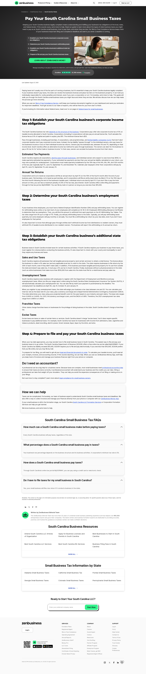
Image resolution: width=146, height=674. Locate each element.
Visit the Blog (91, 640)
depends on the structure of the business (64, 132)
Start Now (91, 607)
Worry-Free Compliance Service (46, 103)
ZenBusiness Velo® (67, 640)
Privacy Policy (116, 640)
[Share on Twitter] (29, 507)
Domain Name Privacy (68, 654)
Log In (115, 3)
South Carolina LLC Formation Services (87, 402)
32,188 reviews (76, 72)
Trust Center (116, 643)
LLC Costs (65, 645)
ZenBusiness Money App (110, 399)
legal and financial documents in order (73, 352)
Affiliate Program (92, 645)
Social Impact (91, 632)
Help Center (116, 632)
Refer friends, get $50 (93, 651)
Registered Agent (67, 629)
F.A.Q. (114, 629)
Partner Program (92, 643)
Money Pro (65, 643)
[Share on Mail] (37, 507)
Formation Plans (67, 626)
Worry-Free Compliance (69, 632)
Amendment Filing (67, 648)
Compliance (24, 11)
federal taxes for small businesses (91, 109)
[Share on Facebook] (33, 507)
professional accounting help (112, 368)
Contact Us (115, 634)
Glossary (115, 645)
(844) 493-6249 (104, 3)
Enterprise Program (93, 648)
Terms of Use (116, 637)
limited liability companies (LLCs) (99, 140)
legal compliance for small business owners (74, 378)
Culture (89, 634)
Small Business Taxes (36, 11)
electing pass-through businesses (63, 158)
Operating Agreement (68, 634)
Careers (89, 629)
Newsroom (90, 637)
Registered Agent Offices (94, 654)
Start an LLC (125, 3)
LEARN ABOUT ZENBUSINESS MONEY (49, 60)
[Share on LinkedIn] (26, 507)
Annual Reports (66, 637)
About (89, 626)
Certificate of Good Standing (70, 651)
